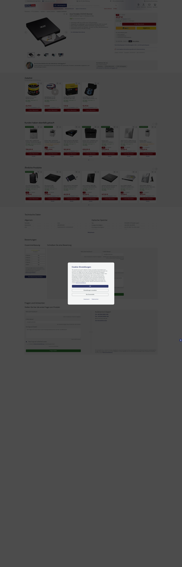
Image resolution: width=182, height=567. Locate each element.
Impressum (86, 299)
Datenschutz (95, 299)
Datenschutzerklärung (81, 282)
